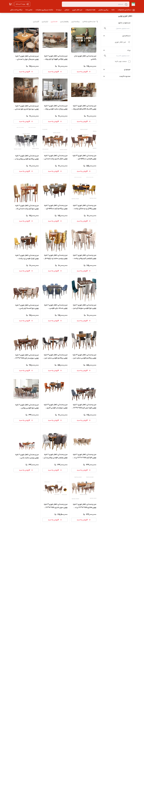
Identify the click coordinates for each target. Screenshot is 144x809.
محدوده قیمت (124, 76)
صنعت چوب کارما (121, 61)
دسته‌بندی (126, 36)
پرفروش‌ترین (64, 21)
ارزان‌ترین (45, 21)
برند (128, 50)
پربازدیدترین (75, 21)
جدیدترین (54, 21)
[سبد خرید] (10, 4)
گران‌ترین (36, 21)
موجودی (127, 69)
